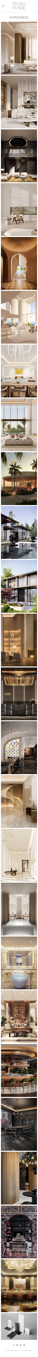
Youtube (24, 1345)
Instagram (13, 1345)
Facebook (17, 1345)
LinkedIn (20, 1345)
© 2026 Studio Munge (12, 1350)
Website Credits (27, 1350)
